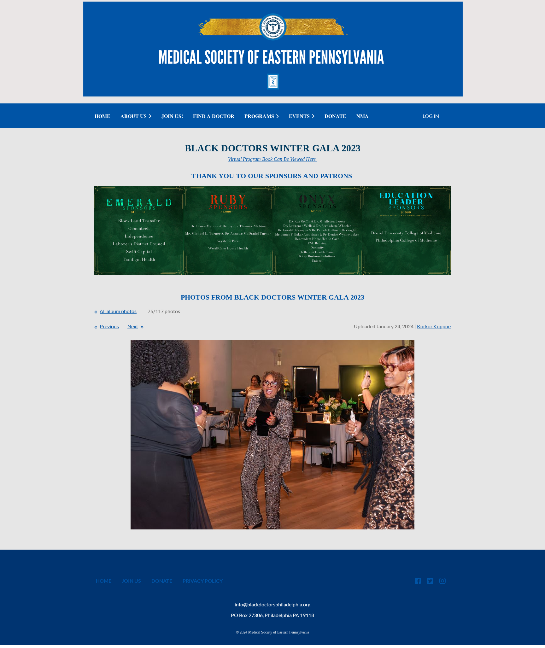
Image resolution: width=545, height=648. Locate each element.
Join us (131, 581)
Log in (431, 116)
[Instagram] (442, 580)
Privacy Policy (203, 581)
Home (103, 581)
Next (132, 326)
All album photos (118, 311)
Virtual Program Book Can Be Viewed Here (272, 159)
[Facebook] (417, 580)
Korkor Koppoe (434, 326)
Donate (161, 581)
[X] (430, 580)
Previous (109, 326)
